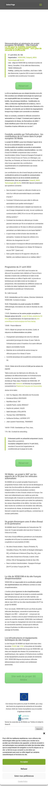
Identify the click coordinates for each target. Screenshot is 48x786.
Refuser (24, 769)
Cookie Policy (22, 781)
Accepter (24, 762)
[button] (44, 733)
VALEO (21, 60)
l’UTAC (21, 646)
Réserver (24, 85)
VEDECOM (21, 57)
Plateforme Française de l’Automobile (29, 386)
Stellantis (19, 384)
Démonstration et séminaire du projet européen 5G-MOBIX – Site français (22, 44)
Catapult (29, 57)
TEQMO (14, 646)
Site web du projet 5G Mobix (23, 678)
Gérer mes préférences (24, 776)
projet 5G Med (27, 316)
